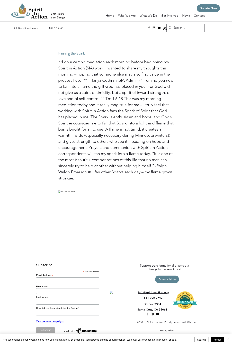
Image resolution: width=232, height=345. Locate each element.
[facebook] (149, 28)
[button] (127, 16)
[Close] (228, 339)
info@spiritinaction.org (26, 28)
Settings (201, 339)
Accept (217, 339)
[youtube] (159, 28)
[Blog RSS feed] (165, 28)
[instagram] (154, 28)
